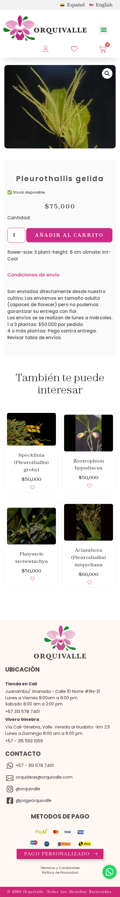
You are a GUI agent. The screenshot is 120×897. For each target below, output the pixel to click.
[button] (103, 29)
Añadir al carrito (69, 235)
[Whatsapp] (110, 872)
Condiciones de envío (33, 274)
